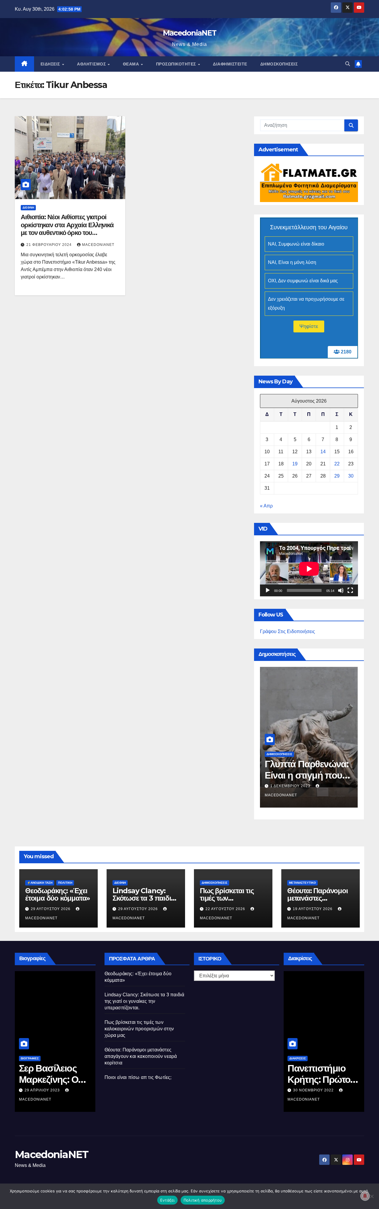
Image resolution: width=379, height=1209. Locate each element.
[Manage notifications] (365, 1196)
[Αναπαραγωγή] (268, 590)
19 (295, 463)
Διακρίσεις (297, 1058)
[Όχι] (372, 1196)
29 (337, 475)
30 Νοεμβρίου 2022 (314, 1090)
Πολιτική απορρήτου (203, 1200)
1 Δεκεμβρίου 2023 (290, 786)
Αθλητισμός (92, 64)
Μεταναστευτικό (302, 882)
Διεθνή (28, 207)
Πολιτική (65, 882)
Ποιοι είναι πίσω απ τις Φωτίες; (138, 1077)
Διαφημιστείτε (230, 64)
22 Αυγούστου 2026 (225, 909)
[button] (347, 63)
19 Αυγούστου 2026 (313, 909)
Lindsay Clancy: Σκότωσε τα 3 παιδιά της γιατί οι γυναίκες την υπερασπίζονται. (144, 1001)
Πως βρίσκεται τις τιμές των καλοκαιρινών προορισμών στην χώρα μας (139, 1029)
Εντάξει (167, 1200)
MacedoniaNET (189, 32)
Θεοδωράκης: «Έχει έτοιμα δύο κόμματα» (57, 894)
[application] (309, 568)
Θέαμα (131, 64)
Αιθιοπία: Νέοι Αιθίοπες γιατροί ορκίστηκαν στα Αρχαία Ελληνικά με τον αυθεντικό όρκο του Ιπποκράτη (67, 228)
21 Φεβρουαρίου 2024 (49, 245)
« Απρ (266, 505)
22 (337, 463)
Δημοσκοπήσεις (279, 64)
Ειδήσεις (51, 64)
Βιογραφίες (30, 1058)
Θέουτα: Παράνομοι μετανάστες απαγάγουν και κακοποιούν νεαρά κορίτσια (141, 1056)
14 (323, 451)
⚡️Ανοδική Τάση (39, 882)
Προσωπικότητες (176, 64)
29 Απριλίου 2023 (43, 1090)
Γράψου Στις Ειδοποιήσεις (287, 631)
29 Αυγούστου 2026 (51, 909)
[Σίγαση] (341, 590)
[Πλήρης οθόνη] (350, 590)
